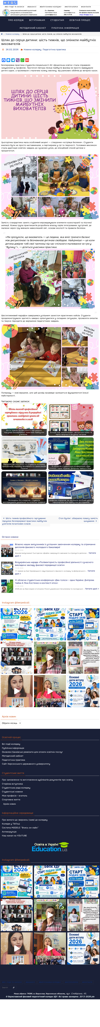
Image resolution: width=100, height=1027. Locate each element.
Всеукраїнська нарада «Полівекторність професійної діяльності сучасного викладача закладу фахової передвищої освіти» (54, 562)
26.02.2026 (12, 49)
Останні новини (10, 536)
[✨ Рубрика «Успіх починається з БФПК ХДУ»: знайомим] (50, 690)
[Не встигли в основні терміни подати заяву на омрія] (17, 624)
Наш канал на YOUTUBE (14, 835)
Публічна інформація (13, 747)
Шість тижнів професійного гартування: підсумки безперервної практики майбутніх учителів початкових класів (24, 520)
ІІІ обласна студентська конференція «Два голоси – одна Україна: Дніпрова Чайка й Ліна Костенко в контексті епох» (54, 580)
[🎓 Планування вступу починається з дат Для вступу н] (83, 690)
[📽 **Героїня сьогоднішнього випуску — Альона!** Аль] (50, 657)
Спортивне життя (11, 799)
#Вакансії (31, 7)
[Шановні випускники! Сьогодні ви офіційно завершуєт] (17, 657)
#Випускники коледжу (50, 7)
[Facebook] (9, 3)
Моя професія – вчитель (14, 795)
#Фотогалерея (71, 7)
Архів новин (9, 803)
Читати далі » (92, 587)
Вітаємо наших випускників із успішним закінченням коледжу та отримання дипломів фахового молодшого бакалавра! (55, 544)
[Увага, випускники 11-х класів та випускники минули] (50, 624)
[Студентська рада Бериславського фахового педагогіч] (17, 690)
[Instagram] (12, 3)
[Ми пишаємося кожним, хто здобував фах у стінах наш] (83, 657)
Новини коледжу (12, 34)
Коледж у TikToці (11, 823)
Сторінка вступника (12, 783)
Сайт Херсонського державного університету (26, 763)
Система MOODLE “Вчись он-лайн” (20, 827)
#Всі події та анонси (14, 7)
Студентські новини (12, 791)
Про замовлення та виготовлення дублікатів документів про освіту (37, 779)
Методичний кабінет (12, 755)
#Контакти (86, 7)
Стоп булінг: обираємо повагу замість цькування (78, 518)
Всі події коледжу (11, 743)
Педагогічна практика (54, 49)
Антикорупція (9, 831)
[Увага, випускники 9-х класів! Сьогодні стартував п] (83, 624)
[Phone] (15, 3)
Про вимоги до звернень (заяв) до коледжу (25, 819)
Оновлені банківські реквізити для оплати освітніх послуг (32, 751)
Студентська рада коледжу (16, 787)
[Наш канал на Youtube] (5, 3)
